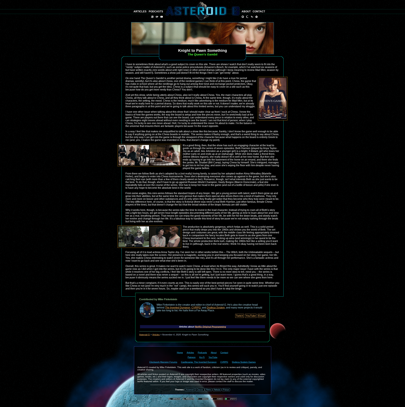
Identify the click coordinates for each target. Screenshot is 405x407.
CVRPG (196, 307)
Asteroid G (144, 334)
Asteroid (190, 389)
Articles (156, 334)
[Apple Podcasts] (217, 399)
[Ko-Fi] (157, 17)
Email (261, 315)
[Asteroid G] (203, 11)
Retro (208, 389)
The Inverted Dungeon (177, 307)
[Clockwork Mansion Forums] (243, 17)
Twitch (239, 315)
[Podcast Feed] (188, 399)
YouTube (251, 315)
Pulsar (226, 389)
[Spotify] (231, 399)
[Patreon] (152, 17)
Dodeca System (216, 307)
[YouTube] (161, 17)
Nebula (217, 389)
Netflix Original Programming (210, 326)
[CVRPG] (252, 17)
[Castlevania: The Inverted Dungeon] (247, 17)
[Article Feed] (174, 399)
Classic (199, 389)
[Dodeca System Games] (256, 17)
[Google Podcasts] (203, 399)
